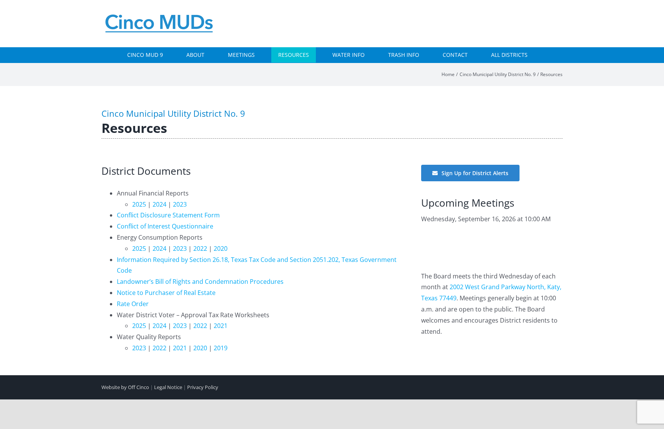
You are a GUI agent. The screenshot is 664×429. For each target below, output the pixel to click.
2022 (200, 248)
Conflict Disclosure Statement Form (168, 215)
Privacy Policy (202, 387)
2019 (220, 348)
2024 (159, 204)
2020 (220, 248)
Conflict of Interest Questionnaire (165, 226)
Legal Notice (168, 387)
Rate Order (133, 304)
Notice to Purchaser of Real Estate (166, 292)
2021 (220, 325)
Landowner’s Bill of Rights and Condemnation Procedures (200, 281)
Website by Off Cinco (125, 387)
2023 (180, 204)
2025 (139, 204)
